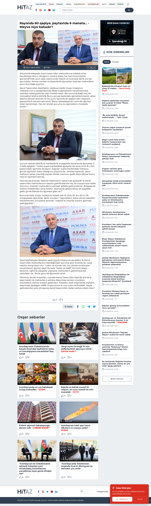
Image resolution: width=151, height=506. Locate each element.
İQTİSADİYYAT (93, 4)
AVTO (104, 4)
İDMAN (112, 4)
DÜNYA (120, 4)
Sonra (140, 499)
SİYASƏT (59, 4)
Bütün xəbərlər (117, 379)
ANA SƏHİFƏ (41, 4)
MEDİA (68, 4)
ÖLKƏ (51, 4)
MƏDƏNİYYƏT (79, 4)
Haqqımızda (102, 492)
